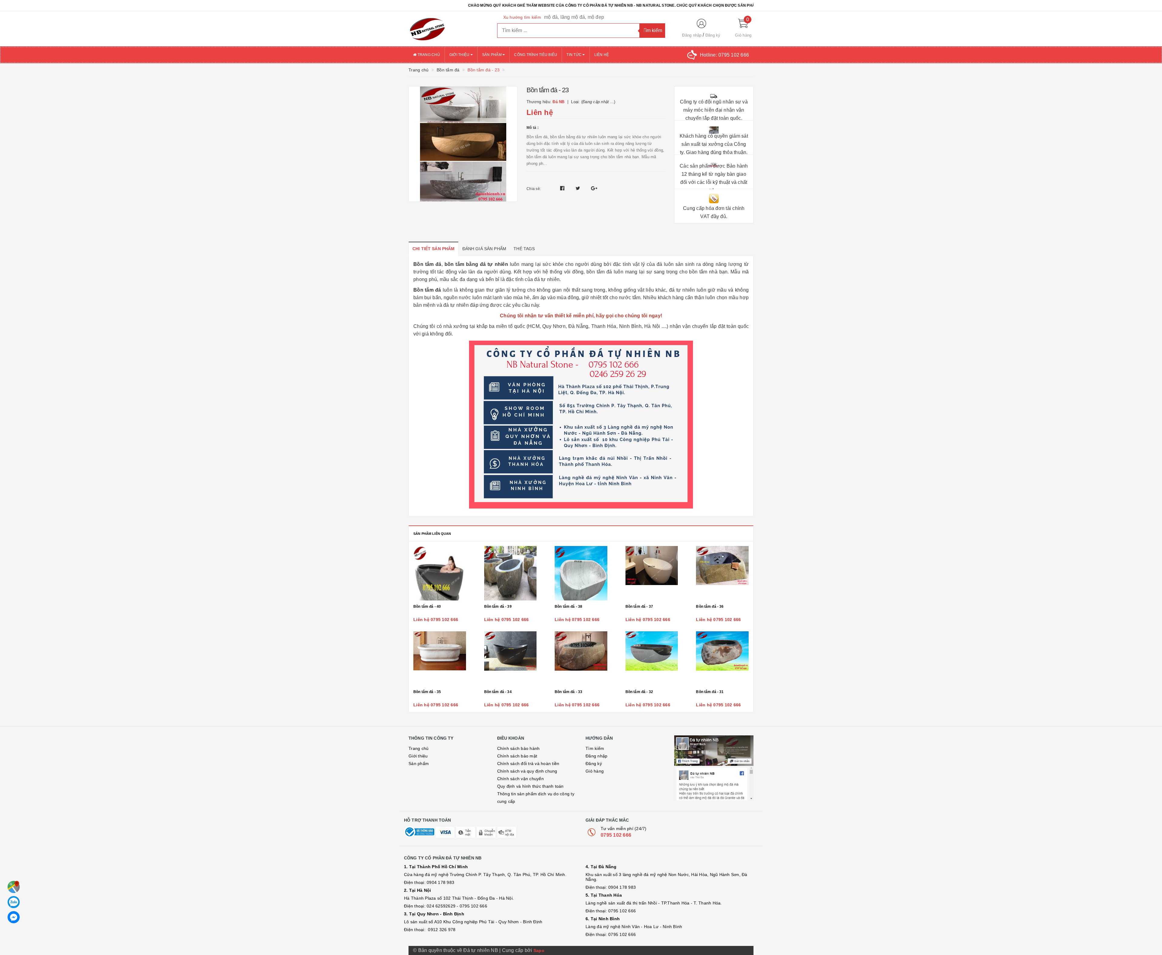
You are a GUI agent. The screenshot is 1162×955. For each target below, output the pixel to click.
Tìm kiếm (595, 748)
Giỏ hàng (595, 771)
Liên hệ (601, 55)
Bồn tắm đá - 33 (568, 692)
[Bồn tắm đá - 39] (510, 573)
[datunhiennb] (448, 28)
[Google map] (14, 887)
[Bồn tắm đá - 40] (439, 573)
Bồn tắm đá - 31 (710, 692)
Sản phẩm (492, 55)
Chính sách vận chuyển (520, 778)
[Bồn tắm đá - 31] (722, 658)
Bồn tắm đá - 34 (498, 692)
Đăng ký (713, 35)
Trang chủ (428, 55)
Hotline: (724, 54)
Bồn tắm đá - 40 (427, 606)
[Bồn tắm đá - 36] (722, 573)
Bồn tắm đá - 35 (427, 692)
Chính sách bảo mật (517, 756)
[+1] (594, 188)
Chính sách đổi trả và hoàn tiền (528, 763)
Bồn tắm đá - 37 (639, 606)
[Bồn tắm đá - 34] (510, 658)
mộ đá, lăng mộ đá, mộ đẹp (574, 17)
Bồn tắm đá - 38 (568, 606)
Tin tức (574, 55)
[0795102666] (14, 917)
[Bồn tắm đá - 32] (651, 658)
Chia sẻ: (534, 189)
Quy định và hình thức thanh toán (530, 786)
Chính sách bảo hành (518, 748)
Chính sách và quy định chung (527, 771)
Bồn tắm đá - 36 (710, 606)
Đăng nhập (691, 35)
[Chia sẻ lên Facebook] (563, 188)
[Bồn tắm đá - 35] (439, 658)
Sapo (538, 950)
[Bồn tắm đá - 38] (581, 573)
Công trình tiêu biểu (535, 55)
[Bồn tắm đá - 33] (581, 658)
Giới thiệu (460, 55)
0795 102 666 (616, 835)
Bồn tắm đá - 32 (639, 692)
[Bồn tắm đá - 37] (651, 573)
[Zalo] (14, 902)
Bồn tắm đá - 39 (498, 606)
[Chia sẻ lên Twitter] (578, 188)
